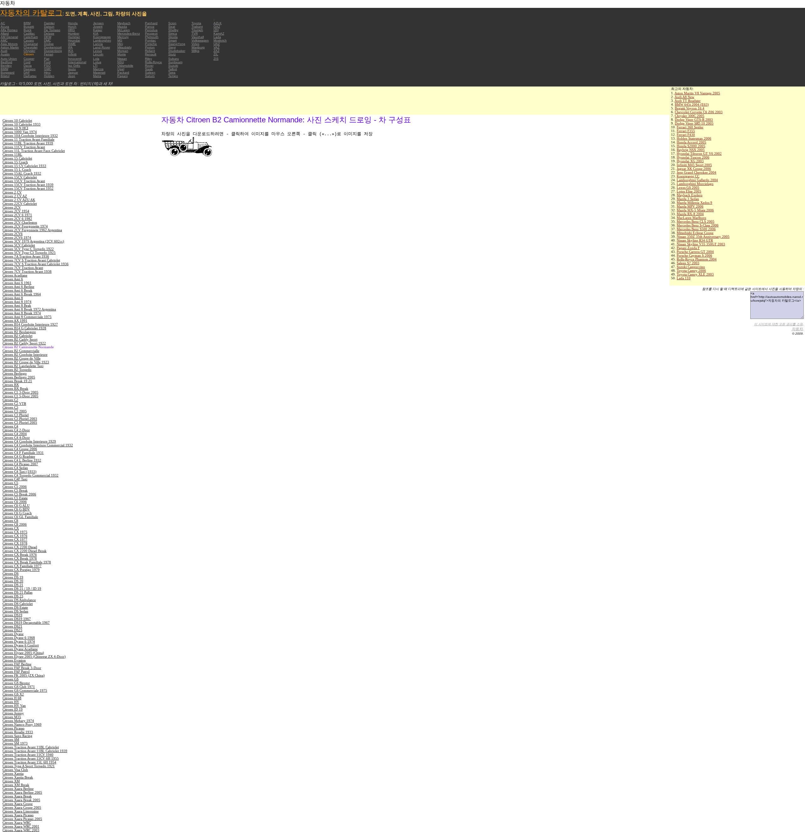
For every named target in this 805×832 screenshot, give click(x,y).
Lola (96, 58)
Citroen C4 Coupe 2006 (20, 449)
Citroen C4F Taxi (15, 479)
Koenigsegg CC (688, 176)
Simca (172, 33)
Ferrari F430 (686, 135)
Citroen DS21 (12, 626)
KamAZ (219, 33)
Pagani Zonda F (688, 248)
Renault (150, 54)
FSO (47, 65)
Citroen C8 (10, 520)
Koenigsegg (102, 37)
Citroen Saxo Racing (17, 736)
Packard (123, 72)
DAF (27, 72)
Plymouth (151, 37)
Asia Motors (9, 44)
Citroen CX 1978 (15, 543)
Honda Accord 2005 (691, 142)
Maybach (123, 23)
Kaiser (97, 30)
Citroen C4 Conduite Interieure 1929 (29, 441)
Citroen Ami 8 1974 (17, 302)
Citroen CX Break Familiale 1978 (27, 562)
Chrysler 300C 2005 (689, 116)
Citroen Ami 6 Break (17, 290)
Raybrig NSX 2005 (691, 150)
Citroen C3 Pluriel (16, 415)
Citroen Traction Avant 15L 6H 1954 (29, 762)
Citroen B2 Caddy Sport (20, 339)
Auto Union (9, 58)
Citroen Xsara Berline (18, 788)
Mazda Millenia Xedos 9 (694, 202)
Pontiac (150, 40)
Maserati (99, 72)
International (77, 62)
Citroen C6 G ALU (16, 505)
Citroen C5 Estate (15, 498)
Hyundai (74, 40)
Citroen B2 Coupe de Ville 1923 (26, 362)
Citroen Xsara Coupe (18, 804)
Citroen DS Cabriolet (18, 604)
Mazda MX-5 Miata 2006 (695, 210)
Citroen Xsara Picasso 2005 (22, 819)
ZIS (216, 58)
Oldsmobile (125, 65)
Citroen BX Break (15, 388)
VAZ (216, 47)
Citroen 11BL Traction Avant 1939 (28, 143)
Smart (172, 40)
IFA (70, 47)
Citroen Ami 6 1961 (17, 283)
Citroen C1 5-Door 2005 (20, 396)
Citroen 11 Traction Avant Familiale (28, 139)
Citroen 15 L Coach (17, 169)
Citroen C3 (10, 407)
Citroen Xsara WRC (17, 822)
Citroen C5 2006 (15, 487)
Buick (27, 30)
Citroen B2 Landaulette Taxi (23, 366)
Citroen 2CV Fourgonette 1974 (25, 226)
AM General (9, 37)
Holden (49, 76)
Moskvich (220, 40)
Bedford (6, 62)
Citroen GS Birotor (16, 683)
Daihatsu (30, 76)
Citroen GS (11, 679)
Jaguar (73, 72)
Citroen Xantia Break (18, 777)
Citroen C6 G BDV (16, 509)
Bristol (5, 76)
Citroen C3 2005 (15, 411)
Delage (49, 33)
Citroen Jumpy (13, 713)
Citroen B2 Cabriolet (17, 336)
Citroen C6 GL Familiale (20, 517)
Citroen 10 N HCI (15, 128)
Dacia (28, 65)
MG (119, 40)
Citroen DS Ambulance (19, 600)
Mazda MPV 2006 (690, 206)
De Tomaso (52, 30)
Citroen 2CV (12, 207)
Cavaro (29, 40)
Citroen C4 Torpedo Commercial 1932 (30, 475)
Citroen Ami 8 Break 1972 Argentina (29, 309)
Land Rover (101, 47)
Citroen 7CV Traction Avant (23, 268)
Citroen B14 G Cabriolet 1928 (24, 328)
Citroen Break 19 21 (17, 381)
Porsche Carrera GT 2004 (695, 252)
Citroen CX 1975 (15, 532)
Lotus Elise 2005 (689, 191)
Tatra (171, 72)
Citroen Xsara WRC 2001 (21, 826)
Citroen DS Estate (15, 607)
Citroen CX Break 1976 (20, 554)
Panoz (149, 26)
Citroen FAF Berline (17, 664)
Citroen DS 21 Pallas (17, 592)
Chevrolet (30, 47)
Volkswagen (200, 40)
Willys (195, 51)
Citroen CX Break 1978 (20, 558)
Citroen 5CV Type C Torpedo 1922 (28, 249)
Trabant (197, 26)
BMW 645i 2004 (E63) (692, 104)
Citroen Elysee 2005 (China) (23, 653)
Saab (149, 69)
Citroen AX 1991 (15, 320)
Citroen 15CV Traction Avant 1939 (28, 185)
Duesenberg (53, 51)
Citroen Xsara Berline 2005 (22, 792)
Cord (27, 62)
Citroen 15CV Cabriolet (20, 177)
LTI (95, 65)
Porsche (151, 44)
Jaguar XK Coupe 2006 (694, 168)
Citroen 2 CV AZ (15, 196)
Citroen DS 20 (13, 581)
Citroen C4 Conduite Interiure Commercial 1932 (38, 445)
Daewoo (30, 69)
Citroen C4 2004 (15, 434)
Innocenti (74, 58)
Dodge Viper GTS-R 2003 (694, 119)
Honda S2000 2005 (691, 146)
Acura (5, 26)
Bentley (6, 65)
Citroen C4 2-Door (16, 430)
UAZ (217, 44)
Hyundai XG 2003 (690, 161)
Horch (72, 26)
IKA (70, 51)
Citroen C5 (10, 483)
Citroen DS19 (12, 615)
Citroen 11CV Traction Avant (24, 147)
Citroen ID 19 (13, 709)
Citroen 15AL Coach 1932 (22, 173)
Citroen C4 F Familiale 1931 (23, 453)
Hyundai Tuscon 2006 (693, 157)
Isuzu (72, 69)
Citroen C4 (10, 426)
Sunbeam (175, 62)
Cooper (29, 58)
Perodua (151, 30)
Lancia (98, 44)
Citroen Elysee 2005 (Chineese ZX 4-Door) (34, 656)
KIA (95, 33)
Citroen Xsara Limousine (21, 811)
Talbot (172, 69)
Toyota (196, 23)
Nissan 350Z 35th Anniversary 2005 (703, 236)
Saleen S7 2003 (688, 263)
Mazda (122, 26)
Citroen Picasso (14, 728)
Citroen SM (11, 739)
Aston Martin (10, 47)
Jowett (98, 26)
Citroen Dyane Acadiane (20, 649)
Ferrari (48, 54)
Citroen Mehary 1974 (18, 721)
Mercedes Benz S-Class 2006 (698, 225)
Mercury (123, 37)
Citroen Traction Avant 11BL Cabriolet (31, 747)
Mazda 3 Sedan (688, 199)
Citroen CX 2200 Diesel (20, 547)
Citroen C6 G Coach (17, 513)
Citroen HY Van (14, 705)
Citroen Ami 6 (13, 279)
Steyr (172, 47)
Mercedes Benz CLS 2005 (695, 221)
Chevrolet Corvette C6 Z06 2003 (699, 112)
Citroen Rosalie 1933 (18, 732)
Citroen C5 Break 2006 (19, 494)
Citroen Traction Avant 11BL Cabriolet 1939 (35, 751)
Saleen (150, 72)
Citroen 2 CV (12, 192)
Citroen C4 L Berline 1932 (22, 460)
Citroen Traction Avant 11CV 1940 (28, 755)
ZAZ (216, 51)
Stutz (172, 54)
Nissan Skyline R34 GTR (695, 240)
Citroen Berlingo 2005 (19, 377)
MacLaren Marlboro (691, 218)
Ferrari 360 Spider (690, 127)
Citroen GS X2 (13, 694)
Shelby (173, 30)
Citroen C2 (10, 400)
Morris (121, 54)
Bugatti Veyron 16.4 (689, 108)
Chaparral (31, 44)
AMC (4, 40)
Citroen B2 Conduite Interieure (25, 354)
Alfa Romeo (9, 30)
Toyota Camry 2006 (691, 270)
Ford (47, 62)
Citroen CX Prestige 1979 (21, 570)
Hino (47, 72)
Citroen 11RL (12, 154)
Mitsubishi (124, 47)
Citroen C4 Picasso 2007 (20, 464)
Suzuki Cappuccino (691, 267)
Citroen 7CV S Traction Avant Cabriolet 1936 (36, 264)
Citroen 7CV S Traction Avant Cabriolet (31, 260)
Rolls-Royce (153, 62)
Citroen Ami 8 (13, 298)
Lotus (97, 62)
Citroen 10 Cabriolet (17, 120)
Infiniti (72, 54)
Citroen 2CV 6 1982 (17, 219)
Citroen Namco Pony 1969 (22, 724)
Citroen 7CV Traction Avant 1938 (27, 271)
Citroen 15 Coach (15, 162)
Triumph (197, 30)
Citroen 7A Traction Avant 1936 (26, 256)
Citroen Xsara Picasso (18, 815)
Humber (73, 33)
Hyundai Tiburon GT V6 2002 (699, 153)
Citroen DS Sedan (15, 611)
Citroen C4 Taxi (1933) (19, 471)
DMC (47, 40)
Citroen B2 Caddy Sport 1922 (24, 343)
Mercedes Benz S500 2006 (696, 229)
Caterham (31, 37)
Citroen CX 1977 (15, 539)
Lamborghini (102, 40)
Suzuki (173, 65)
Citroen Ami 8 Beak (17, 305)
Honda (73, 23)
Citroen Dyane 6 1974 (19, 641)
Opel (120, 69)
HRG (71, 30)
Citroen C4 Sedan (15, 468)
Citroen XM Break (16, 785)
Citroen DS (11, 573)
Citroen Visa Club (15, 770)
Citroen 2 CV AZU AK (19, 200)
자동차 (797, 329)
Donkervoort (53, 47)
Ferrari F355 (686, 131)
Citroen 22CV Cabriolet (20, 203)
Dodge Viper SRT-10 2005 (694, 123)
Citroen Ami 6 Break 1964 (22, 294)
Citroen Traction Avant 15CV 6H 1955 (31, 758)
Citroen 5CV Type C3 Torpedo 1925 (29, 252)
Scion (172, 23)
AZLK (218, 23)
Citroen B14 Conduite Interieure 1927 (30, 324)
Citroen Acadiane (15, 275)
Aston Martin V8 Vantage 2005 (697, 93)
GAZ (217, 26)
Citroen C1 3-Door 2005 (20, 392)
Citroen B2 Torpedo (17, 369)
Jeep (71, 76)
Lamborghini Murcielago (695, 184)
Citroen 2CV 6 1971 (17, 215)
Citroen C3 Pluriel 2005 (20, 422)
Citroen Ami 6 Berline (18, 286)
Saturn (150, 76)
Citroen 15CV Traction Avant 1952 (28, 188)
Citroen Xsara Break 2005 (21, 800)
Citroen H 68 (12, 698)
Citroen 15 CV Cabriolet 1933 (24, 166)
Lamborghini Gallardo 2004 (697, 180)
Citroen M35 (12, 717)
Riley (148, 58)
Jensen (98, 23)
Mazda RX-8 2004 (690, 214)
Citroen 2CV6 (13, 234)
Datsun (49, 26)
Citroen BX (11, 385)
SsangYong (176, 44)
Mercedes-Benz (128, 33)
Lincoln (98, 54)
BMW (4, 69)
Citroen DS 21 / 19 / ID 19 (22, 588)
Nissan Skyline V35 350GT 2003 (701, 244)
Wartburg (198, 47)
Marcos (98, 69)
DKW (47, 37)
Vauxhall (198, 37)
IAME (72, 44)
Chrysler (29, 51)
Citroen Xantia (13, 773)
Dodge (49, 44)
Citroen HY (11, 702)
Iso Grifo (74, 65)
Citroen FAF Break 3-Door (22, 668)
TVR (195, 33)
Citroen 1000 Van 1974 (20, 132)
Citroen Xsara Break (17, 796)
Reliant (150, 51)
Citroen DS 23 (13, 596)
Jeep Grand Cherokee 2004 (696, 172)
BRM (27, 23)
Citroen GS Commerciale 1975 (25, 690)
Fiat (46, 58)
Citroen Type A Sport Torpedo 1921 (29, 766)
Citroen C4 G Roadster (19, 456)
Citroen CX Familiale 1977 (22, 566)
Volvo (195, 44)
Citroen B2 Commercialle (21, 351)
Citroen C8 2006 (15, 524)
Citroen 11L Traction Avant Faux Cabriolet (34, 151)
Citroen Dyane (13, 634)
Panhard (151, 23)
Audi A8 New (684, 97)
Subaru (173, 58)
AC (3, 23)
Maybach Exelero (689, 195)
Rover (149, 65)
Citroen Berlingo (15, 373)
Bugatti (29, 26)
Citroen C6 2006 (15, 502)
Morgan (122, 51)
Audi (4, 51)
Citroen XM (11, 781)
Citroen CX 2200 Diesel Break (25, 551)
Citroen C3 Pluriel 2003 (20, 419)
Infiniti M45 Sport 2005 (694, 165)
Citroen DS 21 (13, 585)
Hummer (74, 37)
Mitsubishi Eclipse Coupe (695, 233)
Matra (97, 76)
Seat (171, 26)
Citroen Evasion (14, 660)
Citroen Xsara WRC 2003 (21, 830)
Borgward (7, 72)
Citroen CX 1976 (15, 536)
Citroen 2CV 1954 (16, 211)
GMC (47, 69)
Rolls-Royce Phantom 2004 (697, 259)
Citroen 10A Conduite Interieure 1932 (30, 135)
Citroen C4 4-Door (16, 437)
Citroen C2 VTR (14, 403)
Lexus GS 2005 (688, 187)
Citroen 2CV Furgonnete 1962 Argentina (32, 230)
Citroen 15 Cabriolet (17, 158)
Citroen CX (11, 528)
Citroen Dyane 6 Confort (21, 645)
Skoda (173, 37)
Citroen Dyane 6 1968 (19, 637)
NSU (120, 62)
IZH (216, 30)
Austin (5, 54)
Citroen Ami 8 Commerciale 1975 (27, 317)
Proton (150, 47)
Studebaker (176, 51)
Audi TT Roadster (688, 101)
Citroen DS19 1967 (17, 619)
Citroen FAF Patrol (16, 671)
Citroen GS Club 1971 (19, 687)
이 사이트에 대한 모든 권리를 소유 (778, 324)
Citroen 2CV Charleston (20, 222)
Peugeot (151, 33)
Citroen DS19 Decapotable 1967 (26, 622)
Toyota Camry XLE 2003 (695, 274)
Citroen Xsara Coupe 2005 (22, 807)
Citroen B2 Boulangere (19, 332)
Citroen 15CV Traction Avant (24, 181)
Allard (5, 33)
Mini (120, 44)
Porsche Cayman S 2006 (694, 255)
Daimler (49, 23)
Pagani (122, 76)
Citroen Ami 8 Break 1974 (22, 313)
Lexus (97, 51)
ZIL (216, 54)
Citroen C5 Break (15, 490)
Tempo (173, 76)
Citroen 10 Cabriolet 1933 (22, 124)
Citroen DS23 (12, 630)
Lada (217, 37)
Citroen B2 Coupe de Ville (22, 358)
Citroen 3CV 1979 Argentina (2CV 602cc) (33, 241)
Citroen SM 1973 (15, 743)
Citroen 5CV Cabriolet (19, 245)
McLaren (123, 30)
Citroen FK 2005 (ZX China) (24, 675)
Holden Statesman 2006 (694, 138)
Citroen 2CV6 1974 (17, 237)
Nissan (122, 58)
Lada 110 (684, 278)
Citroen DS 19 (13, 577)
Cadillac (29, 33)
